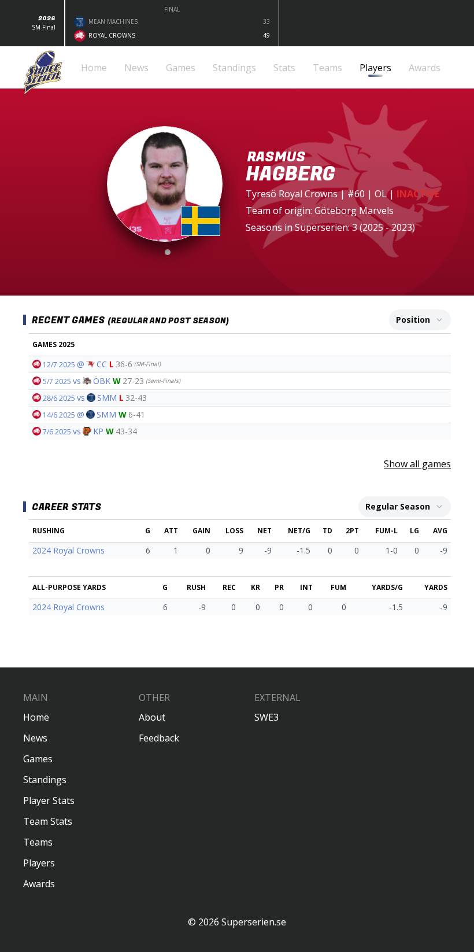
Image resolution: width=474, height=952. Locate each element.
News (35, 738)
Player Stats (49, 800)
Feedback (159, 738)
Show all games (417, 463)
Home (36, 717)
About (152, 717)
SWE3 (266, 717)
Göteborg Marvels (354, 210)
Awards (39, 883)
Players (39, 863)
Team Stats (47, 821)
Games (38, 758)
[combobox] (420, 319)
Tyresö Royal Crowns (292, 193)
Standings (44, 779)
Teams (38, 842)
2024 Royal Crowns (68, 550)
